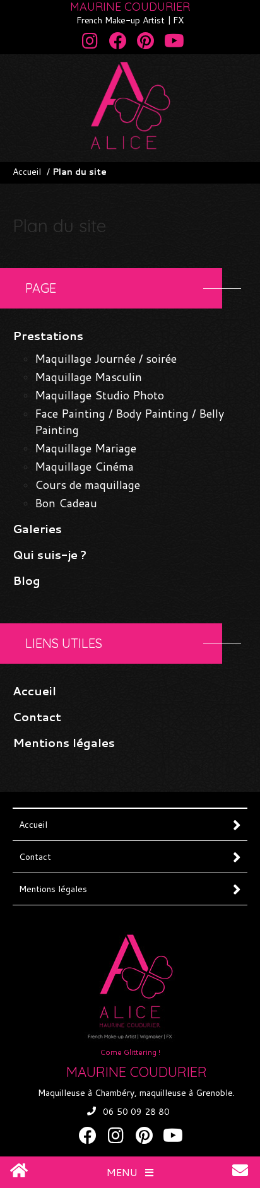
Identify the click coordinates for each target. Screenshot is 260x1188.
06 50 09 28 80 (136, 1111)
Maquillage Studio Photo (99, 395)
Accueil (27, 171)
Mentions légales (64, 742)
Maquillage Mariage (85, 448)
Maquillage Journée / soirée (106, 358)
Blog (26, 580)
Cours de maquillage (87, 484)
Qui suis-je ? (49, 554)
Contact (37, 717)
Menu (123, 1172)
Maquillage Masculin (88, 376)
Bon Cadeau (66, 503)
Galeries (37, 528)
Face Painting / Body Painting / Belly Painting (129, 421)
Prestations (48, 335)
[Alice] (130, 145)
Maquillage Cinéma (84, 466)
